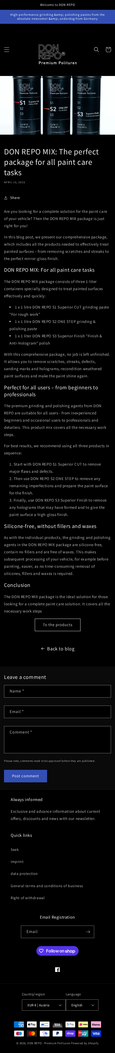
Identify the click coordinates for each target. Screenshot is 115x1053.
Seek (15, 849)
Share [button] (15, 197)
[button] (7, 49)
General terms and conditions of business (47, 885)
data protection (24, 873)
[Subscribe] (88, 932)
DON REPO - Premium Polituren (49, 1043)
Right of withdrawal (28, 897)
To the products (57, 624)
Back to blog (60, 649)
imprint (17, 861)
